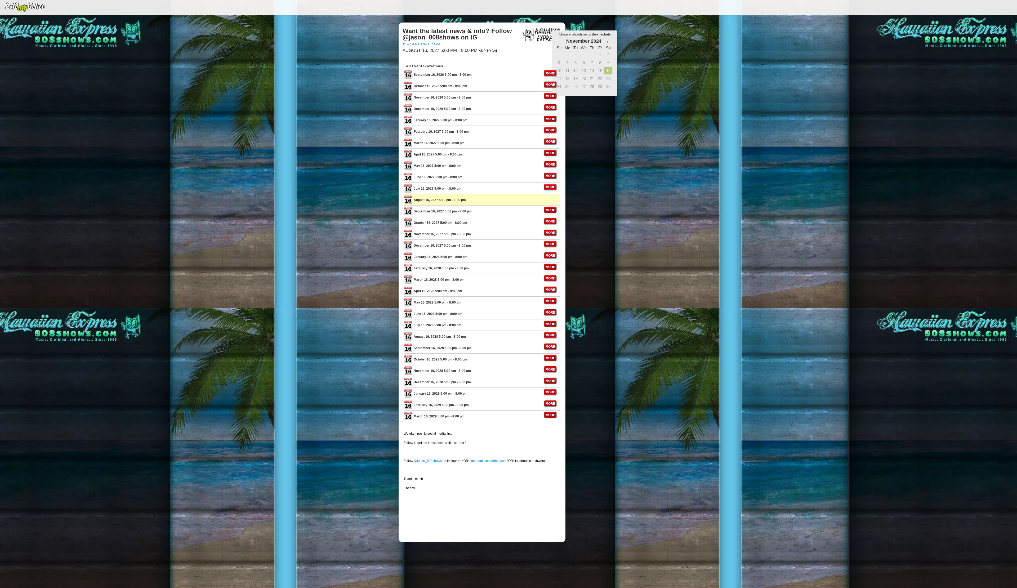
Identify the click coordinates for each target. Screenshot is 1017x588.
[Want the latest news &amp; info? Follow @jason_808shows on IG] (541, 35)
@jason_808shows (428, 461)
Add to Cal (488, 51)
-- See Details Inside (423, 44)
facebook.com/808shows (488, 461)
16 (608, 70)
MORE (550, 73)
